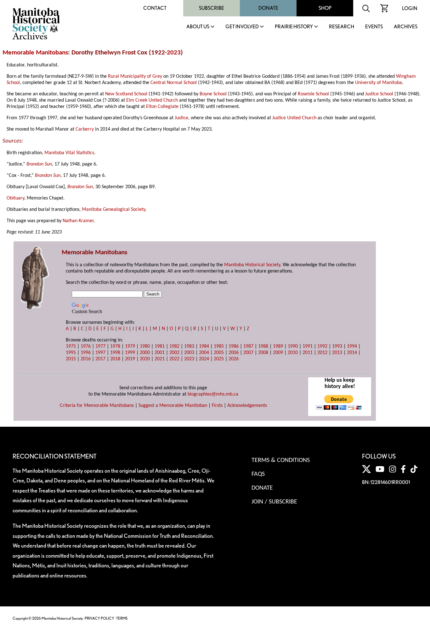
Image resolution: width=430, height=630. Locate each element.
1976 (86, 346)
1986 (234, 346)
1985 (219, 346)
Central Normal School (173, 82)
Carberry (85, 129)
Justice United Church (294, 118)
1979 (130, 346)
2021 (160, 359)
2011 (308, 352)
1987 (248, 346)
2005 (219, 352)
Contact (155, 8)
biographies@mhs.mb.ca (213, 394)
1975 (71, 346)
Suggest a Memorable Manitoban (173, 405)
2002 (174, 352)
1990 (293, 346)
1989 (278, 346)
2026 (234, 359)
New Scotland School (126, 94)
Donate (268, 8)
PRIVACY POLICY (99, 618)
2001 (160, 352)
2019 (130, 359)
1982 (174, 346)
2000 (145, 352)
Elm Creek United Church (152, 100)
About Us (197, 27)
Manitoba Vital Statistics (69, 152)
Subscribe (211, 8)
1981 (160, 346)
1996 (86, 352)
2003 (189, 352)
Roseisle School (313, 94)
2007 (248, 352)
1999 (130, 352)
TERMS (121, 618)
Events (374, 27)
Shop (325, 8)
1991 (308, 346)
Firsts (217, 405)
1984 (204, 346)
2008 (263, 352)
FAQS (258, 474)
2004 (204, 352)
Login (409, 8)
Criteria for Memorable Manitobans (97, 405)
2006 (234, 352)
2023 (174, 52)
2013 (337, 352)
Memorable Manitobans (35, 52)
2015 (71, 359)
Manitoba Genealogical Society (113, 209)
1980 (145, 346)
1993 (337, 346)
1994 (352, 346)
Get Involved (242, 27)
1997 (100, 352)
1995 (71, 352)
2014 (352, 352)
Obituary (15, 198)
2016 (86, 359)
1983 (189, 346)
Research (341, 27)
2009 (278, 352)
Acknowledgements (247, 405)
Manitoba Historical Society (252, 264)
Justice (181, 118)
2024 (204, 359)
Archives (405, 27)
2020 (145, 359)
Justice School (379, 94)
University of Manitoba (378, 82)
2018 (115, 359)
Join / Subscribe (274, 502)
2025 (219, 359)
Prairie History (294, 27)
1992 (322, 346)
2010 (293, 352)
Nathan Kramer (78, 220)
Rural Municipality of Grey (135, 76)
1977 (100, 346)
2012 (322, 352)
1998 (115, 352)
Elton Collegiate (162, 106)
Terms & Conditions (281, 460)
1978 (115, 346)
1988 (263, 346)
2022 (174, 359)
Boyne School (213, 94)
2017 (100, 359)
